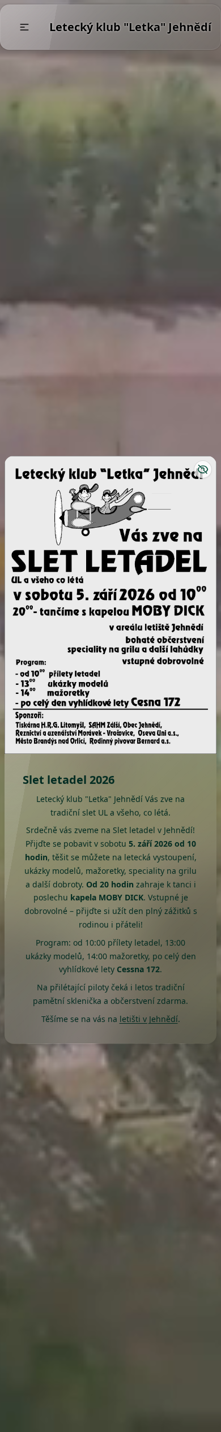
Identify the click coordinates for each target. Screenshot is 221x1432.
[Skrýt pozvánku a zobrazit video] (203, 469)
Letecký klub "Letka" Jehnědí (130, 26)
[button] (24, 27)
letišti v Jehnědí (149, 1018)
